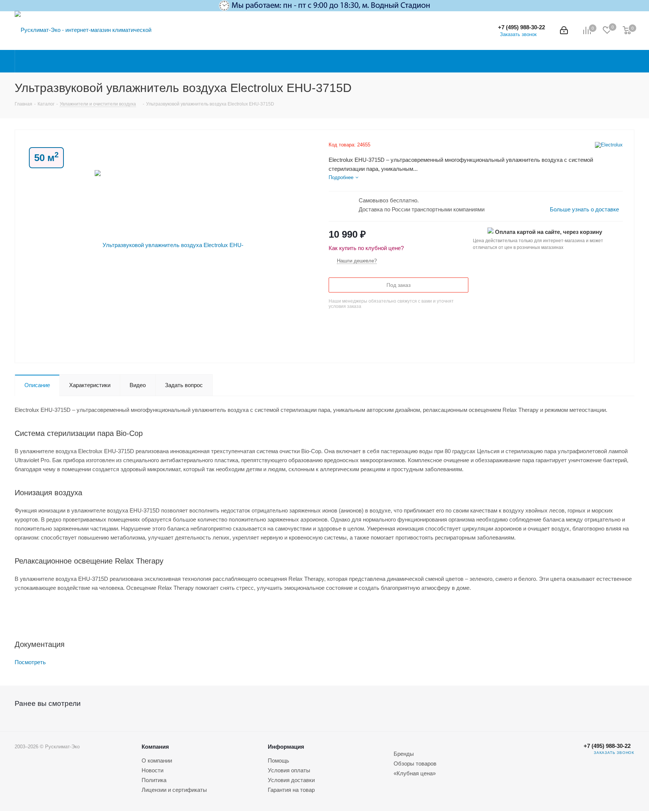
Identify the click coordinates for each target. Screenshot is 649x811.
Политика (154, 780)
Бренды (404, 754)
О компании (157, 760)
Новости (152, 770)
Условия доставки (291, 780)
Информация (286, 746)
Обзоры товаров (415, 763)
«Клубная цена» (415, 773)
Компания (155, 746)
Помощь (278, 760)
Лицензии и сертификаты (174, 790)
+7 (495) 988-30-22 (521, 27)
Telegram (564, 758)
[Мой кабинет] (564, 30)
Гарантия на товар (291, 790)
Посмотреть (30, 662)
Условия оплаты (289, 770)
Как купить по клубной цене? (366, 248)
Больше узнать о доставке (584, 209)
